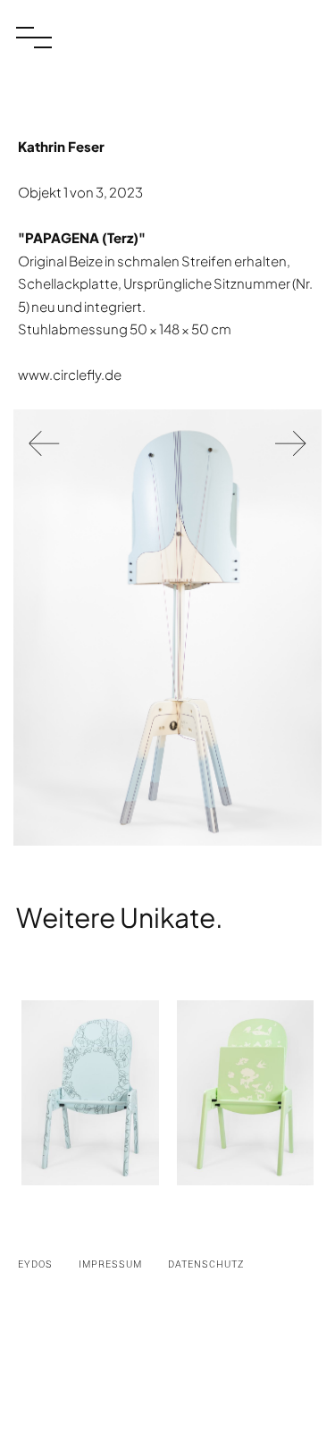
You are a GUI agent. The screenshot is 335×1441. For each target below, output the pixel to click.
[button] (34, 43)
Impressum (110, 1264)
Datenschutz (206, 1264)
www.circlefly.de (69, 374)
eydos (35, 1264)
